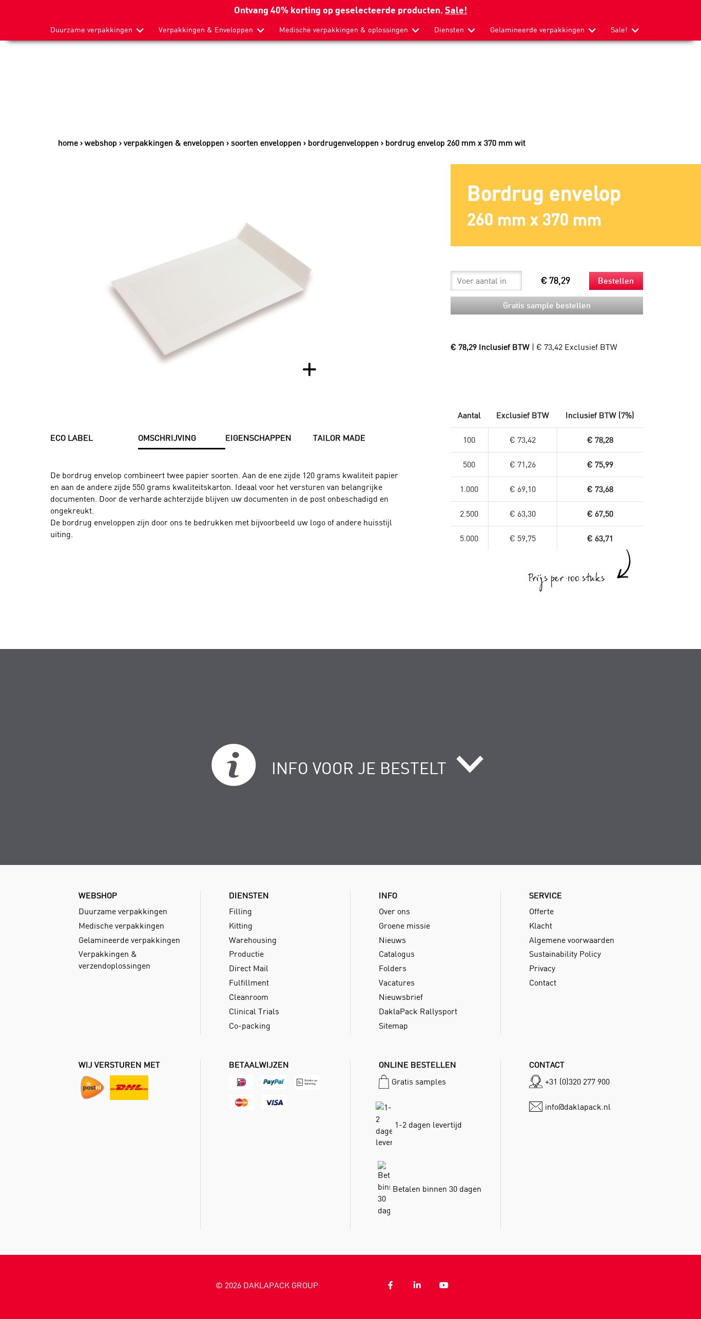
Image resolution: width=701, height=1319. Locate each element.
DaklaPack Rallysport (418, 1011)
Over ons (394, 911)
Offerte (541, 911)
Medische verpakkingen (121, 925)
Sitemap (393, 1025)
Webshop (101, 142)
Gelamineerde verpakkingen (537, 29)
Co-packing (249, 1025)
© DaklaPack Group (267, 1285)
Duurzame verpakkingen (91, 29)
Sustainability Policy (565, 954)
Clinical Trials (254, 1011)
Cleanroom (248, 997)
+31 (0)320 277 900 (577, 1081)
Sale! (456, 9)
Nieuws (392, 940)
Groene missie (404, 925)
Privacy (542, 968)
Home (68, 142)
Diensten (449, 29)
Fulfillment (249, 982)
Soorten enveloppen (266, 142)
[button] (350, 770)
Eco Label (71, 437)
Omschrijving (167, 437)
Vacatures (397, 982)
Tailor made (339, 437)
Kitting (240, 925)
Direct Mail (248, 968)
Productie (246, 954)
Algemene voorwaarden (571, 940)
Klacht (540, 925)
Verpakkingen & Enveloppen (206, 29)
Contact (542, 982)
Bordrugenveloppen (343, 142)
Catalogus (397, 954)
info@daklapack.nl (578, 1106)
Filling (240, 911)
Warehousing (253, 940)
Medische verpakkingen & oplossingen (343, 29)
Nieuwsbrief (401, 997)
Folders (392, 968)
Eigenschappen (258, 437)
